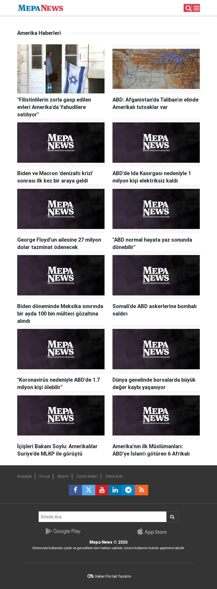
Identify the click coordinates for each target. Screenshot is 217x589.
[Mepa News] (40, 7)
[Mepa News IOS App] (154, 531)
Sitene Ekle (114, 476)
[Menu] (196, 8)
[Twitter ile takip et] (88, 490)
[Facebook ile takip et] (75, 490)
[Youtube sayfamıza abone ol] (101, 490)
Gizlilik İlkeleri (87, 476)
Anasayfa (24, 476)
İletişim (63, 476)
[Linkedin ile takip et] (115, 490)
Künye (44, 476)
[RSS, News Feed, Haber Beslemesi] (141, 490)
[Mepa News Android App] (63, 531)
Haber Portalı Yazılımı (113, 576)
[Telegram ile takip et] (128, 490)
